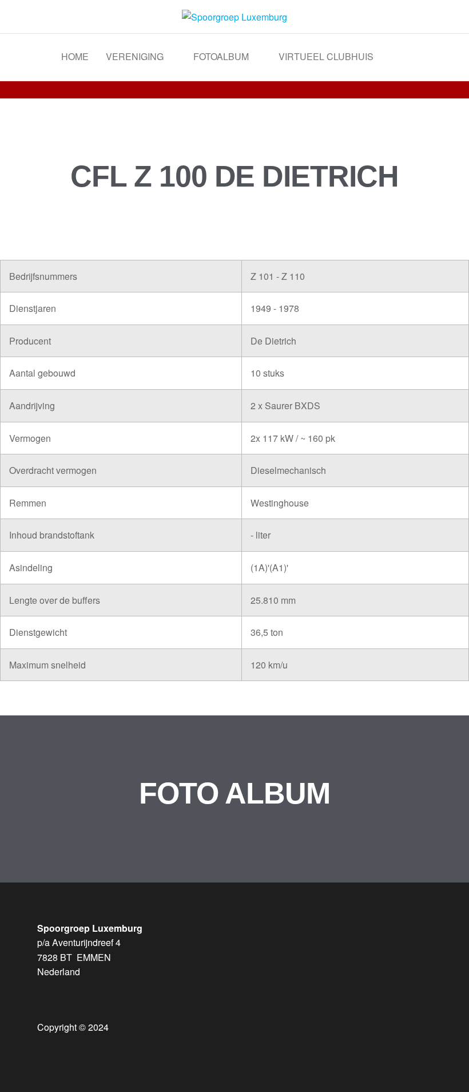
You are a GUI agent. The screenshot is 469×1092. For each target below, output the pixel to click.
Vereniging (135, 56)
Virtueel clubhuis (326, 56)
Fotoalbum (221, 56)
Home (75, 56)
